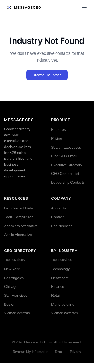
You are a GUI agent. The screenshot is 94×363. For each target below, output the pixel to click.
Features (58, 129)
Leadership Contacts (68, 182)
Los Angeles (14, 278)
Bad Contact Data (18, 208)
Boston (9, 304)
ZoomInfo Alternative (21, 226)
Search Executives (66, 147)
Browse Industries (47, 75)
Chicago (10, 286)
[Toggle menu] (84, 7)
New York (12, 269)
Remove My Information (30, 352)
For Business (61, 226)
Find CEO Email (64, 156)
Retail (55, 295)
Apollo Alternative (18, 234)
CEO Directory (20, 250)
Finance (57, 286)
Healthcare (60, 278)
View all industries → (66, 313)
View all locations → (19, 313)
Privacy (75, 352)
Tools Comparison (18, 217)
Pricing (56, 138)
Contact (57, 217)
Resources (16, 198)
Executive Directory (66, 165)
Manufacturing (62, 304)
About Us (58, 208)
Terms (59, 352)
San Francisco (15, 295)
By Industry (64, 250)
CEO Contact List (65, 173)
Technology (60, 269)
